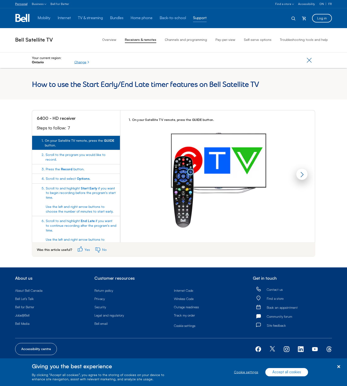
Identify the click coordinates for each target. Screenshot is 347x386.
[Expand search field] (293, 18)
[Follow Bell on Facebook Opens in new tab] (258, 349)
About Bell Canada (28, 290)
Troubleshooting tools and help (304, 40)
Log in (322, 18)
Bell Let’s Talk (24, 299)
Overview (109, 40)
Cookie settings (246, 372)
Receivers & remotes (140, 40)
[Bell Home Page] (22, 18)
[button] (81, 62)
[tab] (76, 143)
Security (100, 307)
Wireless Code (184, 299)
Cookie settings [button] (184, 326)
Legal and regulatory (109, 315)
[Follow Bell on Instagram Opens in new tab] (286, 349)
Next (302, 174)
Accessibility (306, 4)
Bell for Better (60, 4)
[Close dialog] (338, 366)
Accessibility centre (36, 349)
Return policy (103, 290)
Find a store (283, 4)
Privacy (99, 299)
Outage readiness (186, 307)
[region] (173, 372)
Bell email (101, 324)
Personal (21, 4)
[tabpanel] (217, 176)
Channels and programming (186, 40)
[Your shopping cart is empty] (304, 18)
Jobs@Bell (22, 315)
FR (330, 4)
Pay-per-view (225, 40)
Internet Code (183, 290)
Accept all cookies (286, 372)
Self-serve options (257, 40)
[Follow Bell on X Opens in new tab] (272, 349)
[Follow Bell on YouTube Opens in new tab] (315, 349)
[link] (258, 289)
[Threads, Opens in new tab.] (329, 349)
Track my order (184, 315)
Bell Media (22, 324)
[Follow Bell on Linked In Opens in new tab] (301, 349)
